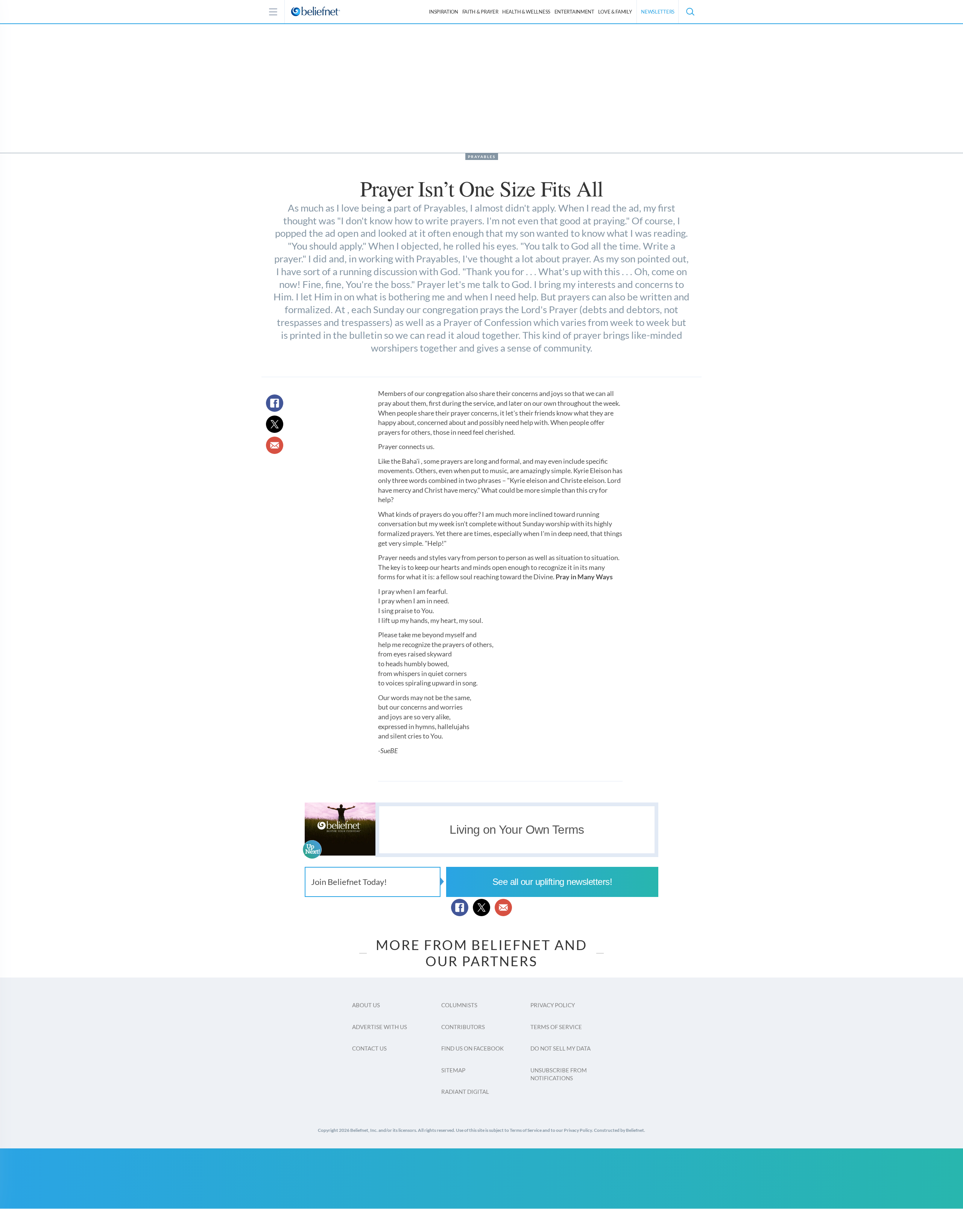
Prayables (481, 156)
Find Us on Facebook (472, 1048)
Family (615, 12)
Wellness (526, 12)
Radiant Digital (465, 1091)
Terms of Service (556, 1026)
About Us (366, 1005)
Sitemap (453, 1070)
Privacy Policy (552, 1005)
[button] (690, 11)
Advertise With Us (379, 1026)
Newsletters (657, 12)
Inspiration (443, 12)
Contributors (463, 1026)
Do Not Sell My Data (560, 1048)
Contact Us (369, 1048)
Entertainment (574, 12)
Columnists (459, 1005)
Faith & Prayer (480, 12)
